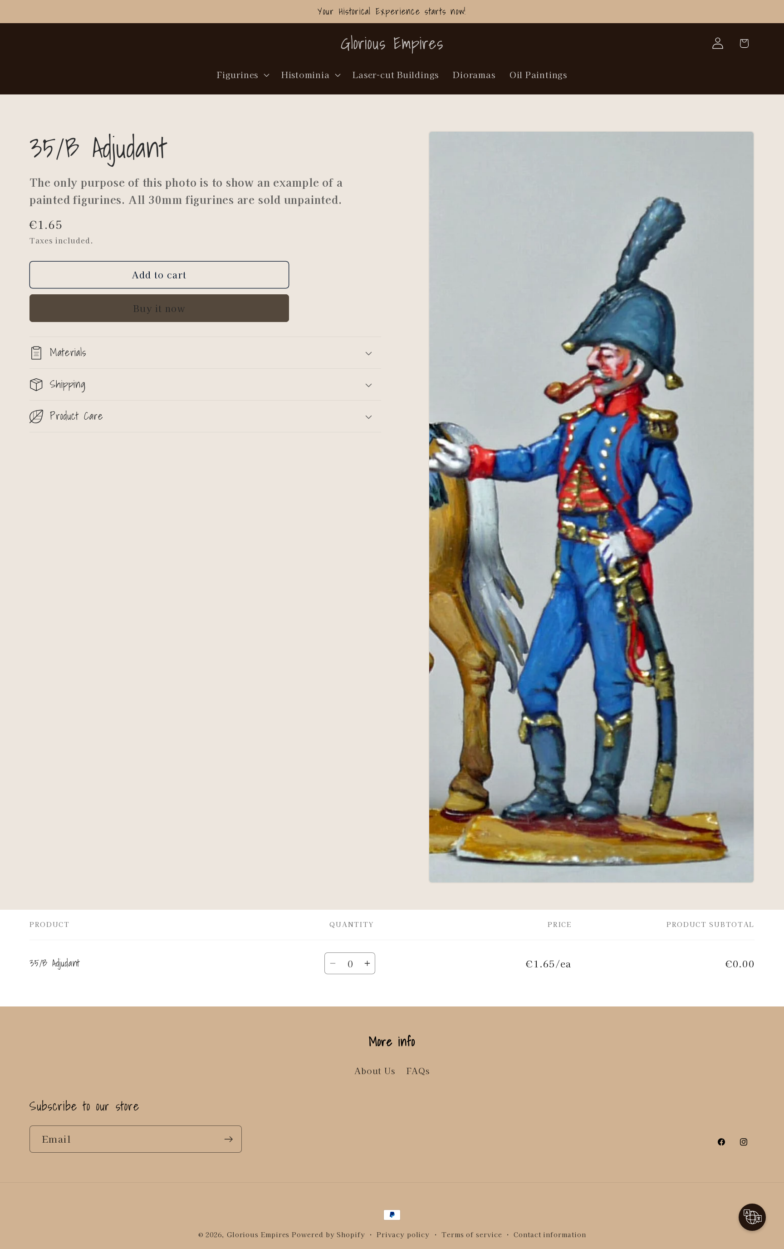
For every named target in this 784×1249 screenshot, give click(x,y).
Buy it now (159, 308)
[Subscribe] (228, 1139)
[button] (242, 74)
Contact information (550, 1234)
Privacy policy (403, 1234)
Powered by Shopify (328, 1234)
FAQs (418, 1070)
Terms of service (471, 1234)
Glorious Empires (258, 1234)
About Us (374, 1070)
